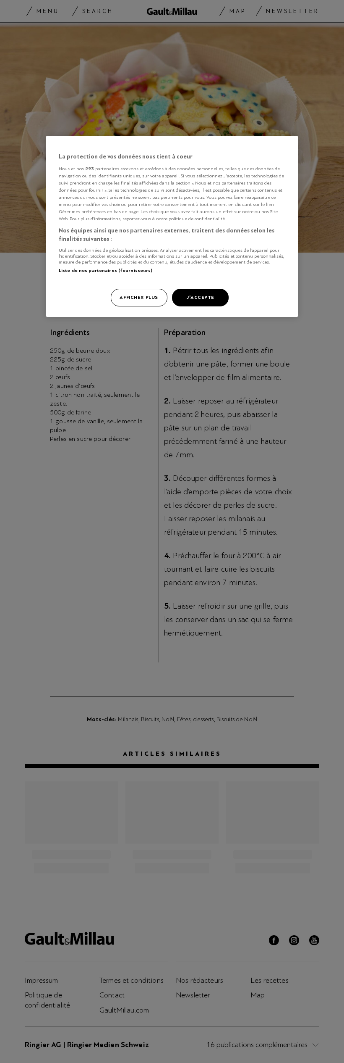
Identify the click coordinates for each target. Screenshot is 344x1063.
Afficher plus (139, 297)
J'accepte (200, 297)
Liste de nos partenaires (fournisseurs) (105, 270)
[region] (172, 226)
